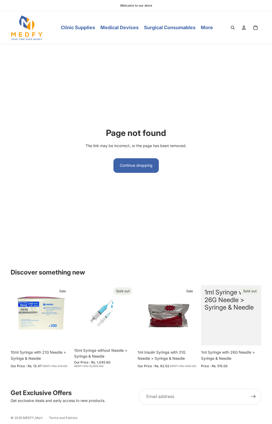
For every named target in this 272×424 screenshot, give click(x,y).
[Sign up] (253, 396)
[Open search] (233, 27)
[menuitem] (207, 28)
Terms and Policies (63, 418)
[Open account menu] (244, 27)
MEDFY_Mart (32, 418)
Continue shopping (136, 165)
